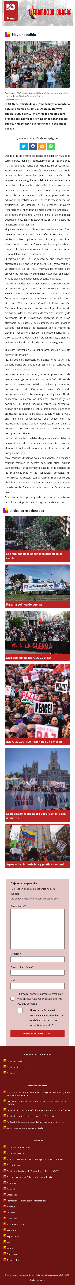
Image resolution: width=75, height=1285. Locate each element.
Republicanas (13, 1236)
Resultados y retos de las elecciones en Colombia (30, 1116)
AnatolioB (59, 1275)
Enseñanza (12, 1194)
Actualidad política (15, 1153)
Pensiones (12, 1230)
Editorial (18, 99)
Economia (11, 1183)
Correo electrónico (21, 967)
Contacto (11, 1073)
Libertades (12, 1218)
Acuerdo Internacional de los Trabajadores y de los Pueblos (35, 1159)
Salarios (10, 1242)
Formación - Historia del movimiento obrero (28, 1200)
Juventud (11, 1206)
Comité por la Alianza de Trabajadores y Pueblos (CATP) (33, 1171)
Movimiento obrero (16, 1224)
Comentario (18, 906)
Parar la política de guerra (24, 604)
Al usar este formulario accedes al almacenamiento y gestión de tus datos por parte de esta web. (46, 1018)
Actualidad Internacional (18, 1147)
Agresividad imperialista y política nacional (35, 864)
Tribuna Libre (13, 1260)
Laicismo (11, 1212)
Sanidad (10, 1248)
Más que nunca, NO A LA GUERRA (28, 657)
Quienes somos (14, 1061)
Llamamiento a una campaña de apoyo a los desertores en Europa (38, 1110)
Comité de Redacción (17, 1067)
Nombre (15, 953)
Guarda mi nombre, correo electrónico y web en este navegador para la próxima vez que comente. (40, 998)
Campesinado (13, 1165)
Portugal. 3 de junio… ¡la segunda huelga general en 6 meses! (36, 1122)
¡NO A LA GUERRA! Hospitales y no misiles (34, 741)
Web (12, 980)
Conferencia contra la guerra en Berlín (25, 1128)
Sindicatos (12, 1254)
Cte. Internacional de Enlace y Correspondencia (29, 1177)
